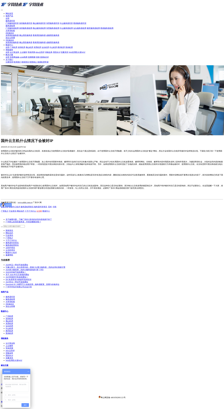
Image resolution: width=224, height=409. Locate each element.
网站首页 (9, 13)
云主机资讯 (10, 250)
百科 (50, 207)
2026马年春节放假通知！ (16, 272)
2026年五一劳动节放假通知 (17, 265)
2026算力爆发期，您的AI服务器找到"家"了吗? (25, 270)
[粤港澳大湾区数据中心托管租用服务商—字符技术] (112, 4)
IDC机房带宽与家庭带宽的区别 (18, 279)
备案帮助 (9, 255)
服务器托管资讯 (40, 207)
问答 (54, 207)
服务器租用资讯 (27, 207)
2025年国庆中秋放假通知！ (17, 277)
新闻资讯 (9, 230)
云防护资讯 (10, 248)
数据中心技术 (14, 207)
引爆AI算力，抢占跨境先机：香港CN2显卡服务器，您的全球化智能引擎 (35, 267)
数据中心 (46, 211)
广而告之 (4, 211)
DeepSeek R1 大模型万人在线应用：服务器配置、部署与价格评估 (32, 284)
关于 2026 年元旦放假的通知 (17, 275)
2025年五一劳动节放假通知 (17, 282)
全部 (7, 18)
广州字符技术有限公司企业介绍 (19, 287)
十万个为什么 (30, 211)
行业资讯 (12, 211)
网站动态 (20, 211)
